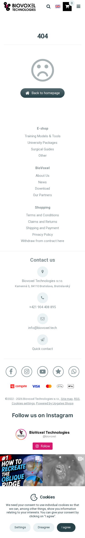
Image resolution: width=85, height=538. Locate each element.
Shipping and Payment (42, 228)
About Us (42, 176)
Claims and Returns (42, 222)
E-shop (42, 128)
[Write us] (42, 339)
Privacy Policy (42, 235)
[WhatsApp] (73, 371)
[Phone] (42, 297)
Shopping (42, 207)
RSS (77, 399)
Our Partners (42, 195)
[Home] (20, 6)
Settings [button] (20, 527)
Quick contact (42, 349)
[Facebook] (11, 371)
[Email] (42, 318)
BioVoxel (42, 168)
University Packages (42, 143)
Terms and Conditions (42, 215)
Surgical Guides (42, 149)
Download (42, 188)
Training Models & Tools (43, 136)
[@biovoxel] (21, 434)
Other (43, 156)
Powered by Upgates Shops (54, 403)
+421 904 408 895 (42, 307)
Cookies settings (23, 403)
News (42, 182)
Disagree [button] (44, 527)
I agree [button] (66, 527)
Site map (67, 399)
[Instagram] (26, 371)
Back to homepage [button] (46, 93)
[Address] (42, 271)
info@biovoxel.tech (42, 328)
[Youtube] (42, 371)
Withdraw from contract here (42, 241)
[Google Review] (58, 371)
